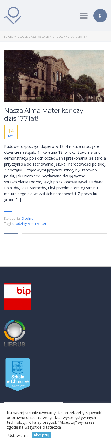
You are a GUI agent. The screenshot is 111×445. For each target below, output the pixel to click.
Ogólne (27, 218)
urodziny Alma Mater (29, 223)
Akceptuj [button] (41, 434)
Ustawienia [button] (18, 435)
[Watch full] (54, 76)
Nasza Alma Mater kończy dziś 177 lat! (43, 114)
